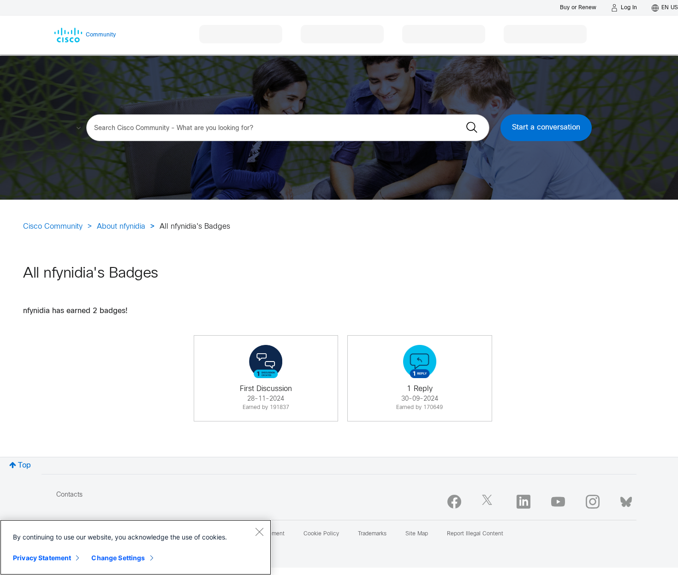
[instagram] (593, 502)
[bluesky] (626, 500)
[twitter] (489, 502)
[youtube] (558, 502)
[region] (135, 547)
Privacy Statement (42, 558)
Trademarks (372, 534)
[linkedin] (523, 502)
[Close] (259, 531)
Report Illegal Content (475, 534)
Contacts (69, 495)
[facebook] (454, 502)
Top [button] (24, 465)
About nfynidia (121, 226)
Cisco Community (53, 226)
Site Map (416, 534)
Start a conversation (546, 127)
